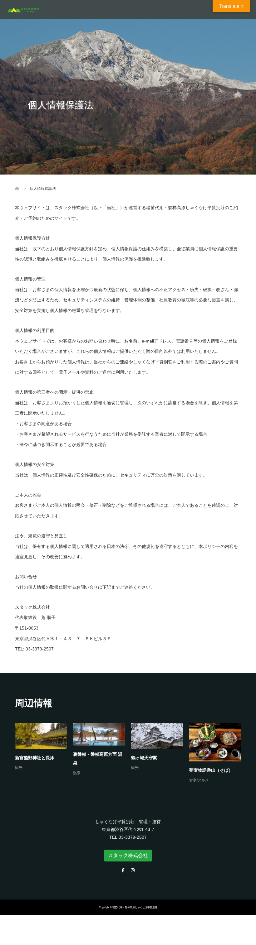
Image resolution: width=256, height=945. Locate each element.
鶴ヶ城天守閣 (144, 757)
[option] (131, 753)
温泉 (77, 773)
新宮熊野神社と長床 (34, 757)
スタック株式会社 (128, 855)
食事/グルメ (199, 780)
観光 (18, 767)
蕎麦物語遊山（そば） (211, 770)
